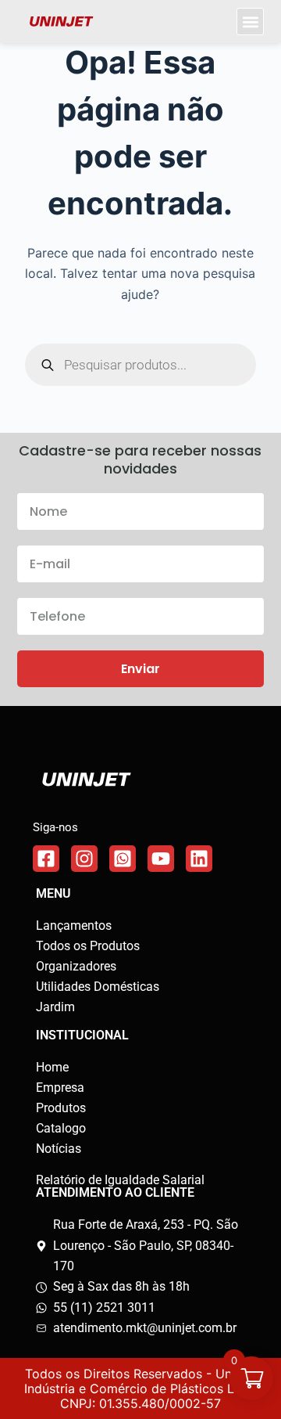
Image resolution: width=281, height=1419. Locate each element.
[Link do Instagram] (84, 858)
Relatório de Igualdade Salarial (120, 1179)
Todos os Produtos (88, 945)
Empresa (60, 1087)
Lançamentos (74, 925)
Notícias (58, 1148)
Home (52, 1067)
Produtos (61, 1107)
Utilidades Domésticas (97, 986)
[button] (250, 21)
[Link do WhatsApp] (122, 858)
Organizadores (76, 966)
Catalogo (61, 1128)
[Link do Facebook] (46, 858)
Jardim (55, 1006)
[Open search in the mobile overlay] (141, 365)
